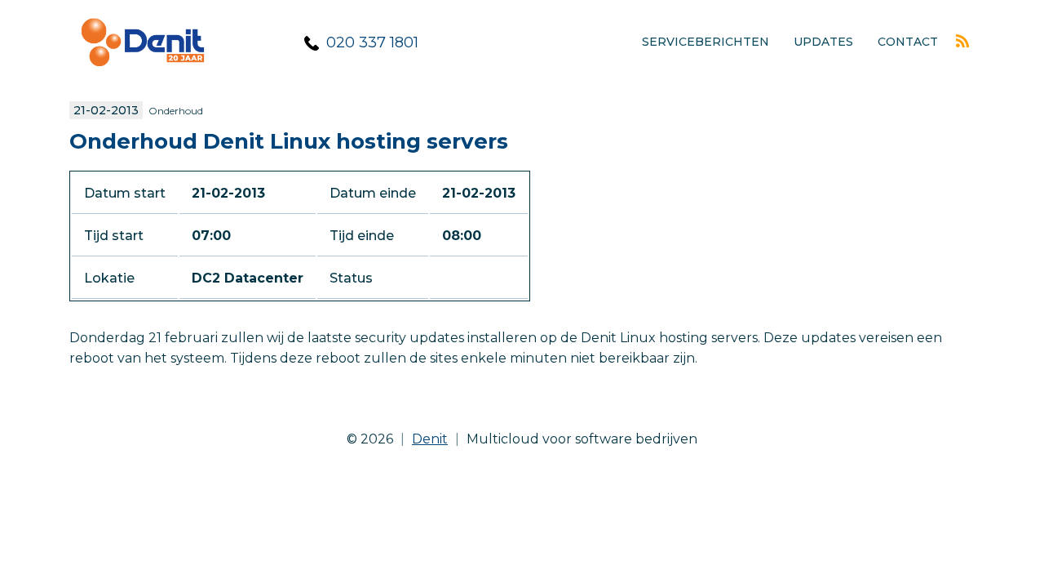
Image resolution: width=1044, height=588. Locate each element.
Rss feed (962, 40)
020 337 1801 (372, 42)
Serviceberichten (705, 41)
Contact (908, 41)
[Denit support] (142, 78)
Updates (823, 41)
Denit (430, 439)
